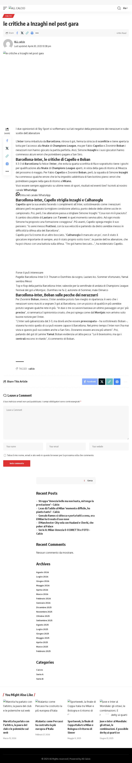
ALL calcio (19, 41)
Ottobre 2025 (43, 616)
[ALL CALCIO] (17, 8)
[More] (37, 33)
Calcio (8, 16)
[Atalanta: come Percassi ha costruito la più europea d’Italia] (49, 708)
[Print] (32, 33)
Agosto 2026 (42, 572)
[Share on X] (22, 33)
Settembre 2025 (44, 620)
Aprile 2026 (42, 590)
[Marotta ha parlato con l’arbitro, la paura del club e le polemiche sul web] (17, 708)
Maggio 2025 (42, 638)
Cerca (90, 480)
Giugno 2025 (42, 633)
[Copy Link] (27, 33)
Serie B (39, 679)
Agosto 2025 (42, 624)
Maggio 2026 (43, 585)
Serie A (39, 674)
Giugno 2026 (42, 581)
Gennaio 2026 (43, 603)
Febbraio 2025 (43, 651)
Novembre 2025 (44, 611)
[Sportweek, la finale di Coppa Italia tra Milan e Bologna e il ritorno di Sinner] (82, 708)
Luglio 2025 (42, 629)
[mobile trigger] (6, 8)
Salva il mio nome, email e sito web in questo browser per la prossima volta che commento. (50, 455)
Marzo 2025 (42, 646)
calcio (31, 368)
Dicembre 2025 (44, 607)
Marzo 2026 (42, 594)
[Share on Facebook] (17, 33)
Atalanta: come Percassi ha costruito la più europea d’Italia (49, 725)
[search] (119, 8)
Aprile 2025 (42, 642)
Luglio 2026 (42, 576)
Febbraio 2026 (43, 598)
